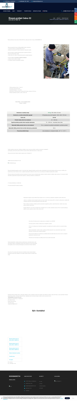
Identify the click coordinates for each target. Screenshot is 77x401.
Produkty (58, 18)
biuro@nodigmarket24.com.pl (31, 385)
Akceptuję (67, 398)
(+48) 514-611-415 (29, 383)
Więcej (73, 398)
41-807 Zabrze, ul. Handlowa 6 (31, 381)
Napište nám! (59, 320)
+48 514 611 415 (28, 388)
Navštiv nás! (17, 320)
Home (54, 18)
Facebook (27, 390)
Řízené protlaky (65, 18)
